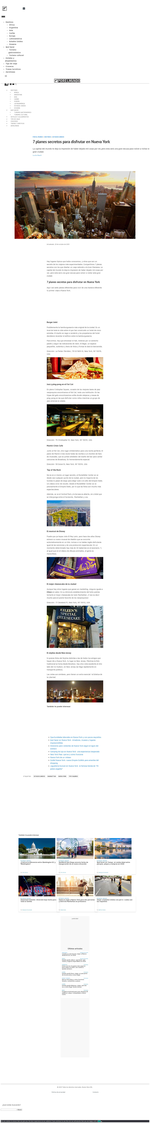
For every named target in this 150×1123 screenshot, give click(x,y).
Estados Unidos (16, 41)
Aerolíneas (10, 72)
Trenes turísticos (13, 69)
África (12, 25)
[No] (101, 1121)
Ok (99, 1121)
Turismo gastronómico (15, 51)
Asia (11, 30)
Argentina (13, 28)
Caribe (12, 33)
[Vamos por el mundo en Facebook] (5, 84)
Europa (12, 36)
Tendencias (64, 964)
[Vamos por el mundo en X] (11, 84)
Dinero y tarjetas (66, 978)
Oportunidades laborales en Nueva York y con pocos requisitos (75, 737)
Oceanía (12, 44)
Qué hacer (10, 47)
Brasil (63, 990)
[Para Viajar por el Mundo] (67, 80)
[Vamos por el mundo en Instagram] (8, 84)
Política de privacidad (58, 1092)
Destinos (9, 22)
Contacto (95, 1092)
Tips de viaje (11, 64)
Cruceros (10, 66)
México (63, 958)
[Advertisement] (75, 164)
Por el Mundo (38, 137)
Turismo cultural (16, 55)
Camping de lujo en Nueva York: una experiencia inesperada (74, 751)
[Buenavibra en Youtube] (13, 84)
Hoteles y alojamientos (10, 59)
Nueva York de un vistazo (60, 757)
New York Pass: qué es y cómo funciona (66, 754)
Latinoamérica (15, 39)
